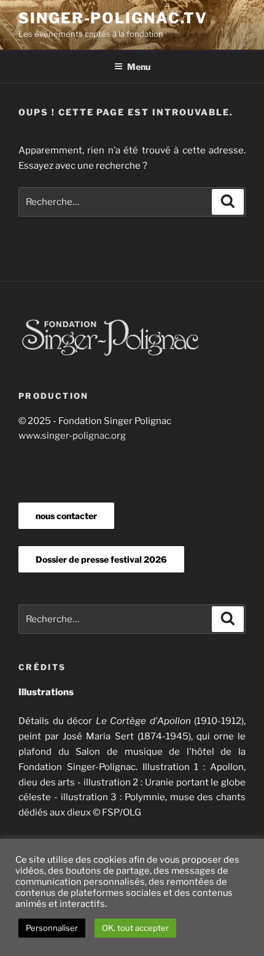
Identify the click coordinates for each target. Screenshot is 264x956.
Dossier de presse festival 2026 (101, 559)
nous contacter (66, 516)
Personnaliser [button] (52, 928)
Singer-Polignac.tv (113, 18)
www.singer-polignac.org (72, 435)
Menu (138, 66)
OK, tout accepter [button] (135, 928)
